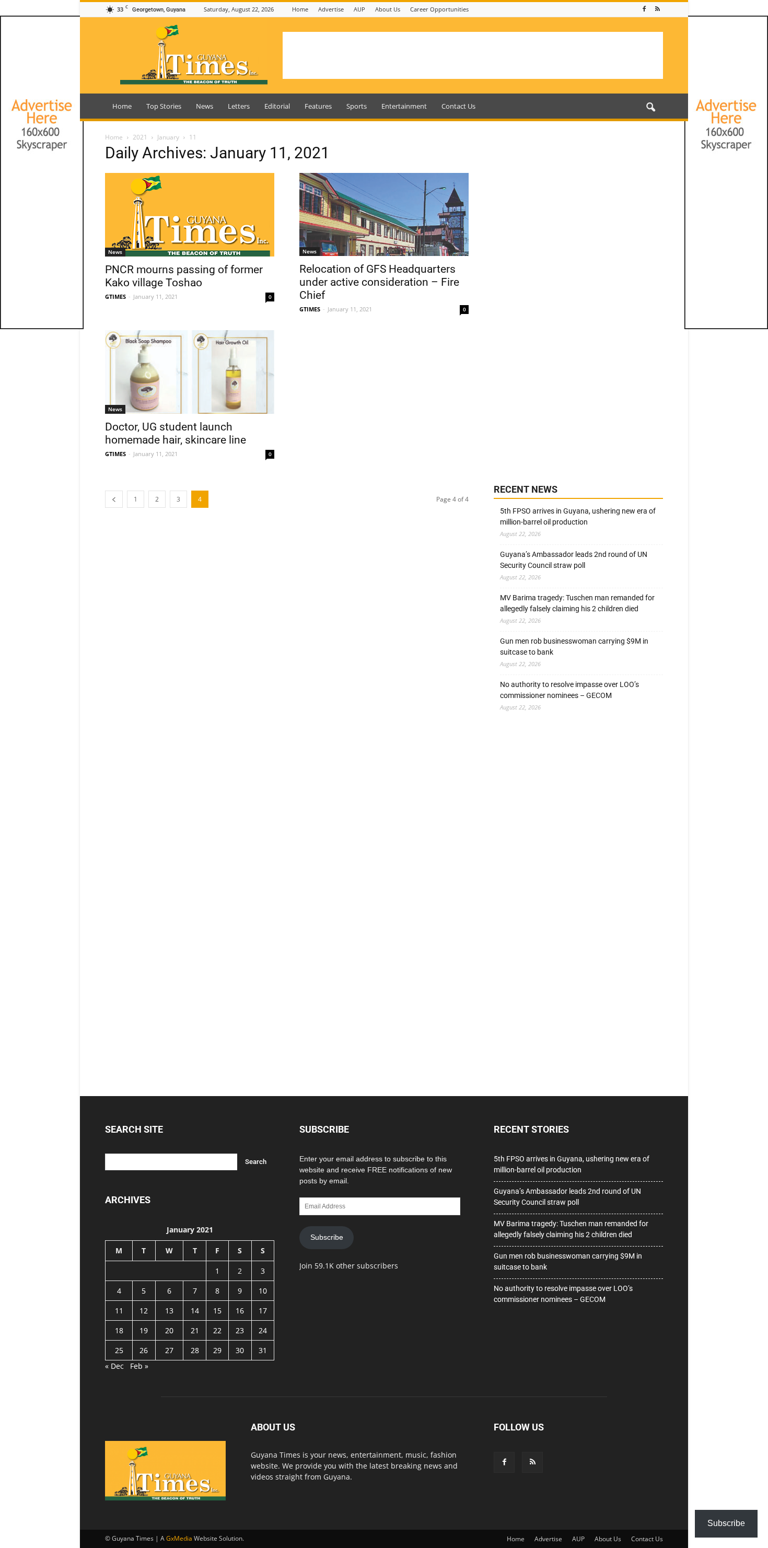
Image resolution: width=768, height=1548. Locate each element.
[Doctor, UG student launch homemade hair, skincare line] (189, 372)
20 (169, 1330)
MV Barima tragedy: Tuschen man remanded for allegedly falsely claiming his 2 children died (577, 603)
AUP (359, 9)
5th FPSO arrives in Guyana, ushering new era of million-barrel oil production (578, 516)
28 (195, 1350)
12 (143, 1311)
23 (240, 1330)
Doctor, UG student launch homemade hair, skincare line (175, 433)
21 (195, 1330)
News (204, 106)
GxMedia (179, 1538)
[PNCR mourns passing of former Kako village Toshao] (189, 215)
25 (119, 1350)
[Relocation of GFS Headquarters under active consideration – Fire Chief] (384, 214)
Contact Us (458, 106)
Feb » (139, 1366)
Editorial (277, 106)
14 (195, 1311)
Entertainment (404, 106)
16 (240, 1311)
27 (169, 1350)
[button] (650, 107)
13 (169, 1311)
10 (263, 1291)
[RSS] (657, 9)
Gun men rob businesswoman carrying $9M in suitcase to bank (574, 646)
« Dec (114, 1366)
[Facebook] (644, 9)
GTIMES (115, 296)
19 (143, 1330)
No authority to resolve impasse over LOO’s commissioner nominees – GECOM (569, 690)
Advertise (331, 9)
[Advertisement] (473, 55)
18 (119, 1330)
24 (263, 1330)
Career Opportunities (439, 9)
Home (300, 9)
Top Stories (163, 106)
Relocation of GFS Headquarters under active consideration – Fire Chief (379, 282)
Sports (356, 106)
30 (240, 1350)
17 (263, 1311)
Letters (239, 106)
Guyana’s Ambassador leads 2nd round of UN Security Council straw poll (573, 559)
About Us (387, 9)
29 (217, 1350)
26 (143, 1350)
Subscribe (326, 1237)
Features (318, 106)
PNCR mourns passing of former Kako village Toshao (184, 276)
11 (119, 1311)
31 (263, 1350)
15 (217, 1311)
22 (217, 1330)
